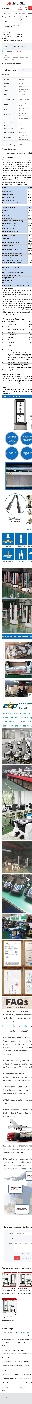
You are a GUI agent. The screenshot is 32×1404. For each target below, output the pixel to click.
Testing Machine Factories (10, 1374)
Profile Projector (6, 1342)
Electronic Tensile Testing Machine (12, 1387)
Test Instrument (22, 13)
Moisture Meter (7, 1361)
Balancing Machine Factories (11, 1378)
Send (17, 1258)
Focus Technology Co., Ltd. (22, 1397)
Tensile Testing (27, 1378)
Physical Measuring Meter (22, 1361)
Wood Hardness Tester (8, 1339)
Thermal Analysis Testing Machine (12, 1365)
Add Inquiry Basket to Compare (12, 64)
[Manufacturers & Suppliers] (16, 3)
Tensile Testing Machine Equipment (12, 1383)
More (3, 1390)
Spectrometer (21, 1342)
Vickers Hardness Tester (24, 1336)
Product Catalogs (27, 1332)
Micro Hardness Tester (8, 1336)
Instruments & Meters (12, 13)
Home (3, 13)
